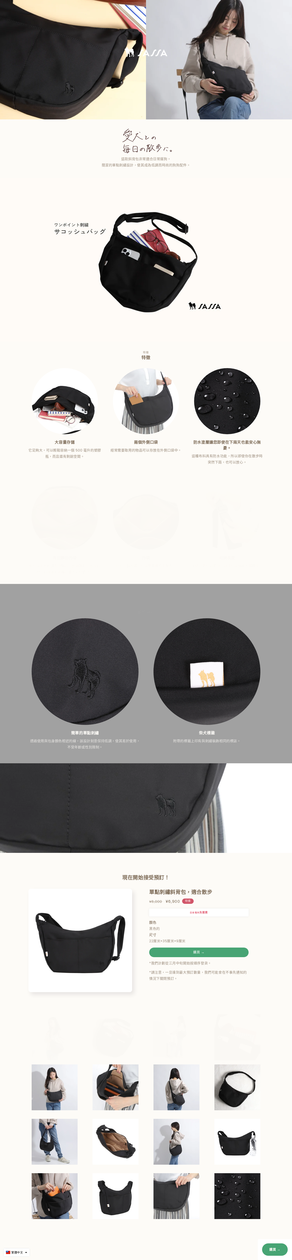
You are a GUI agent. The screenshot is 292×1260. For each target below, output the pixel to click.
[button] (16, 1252)
